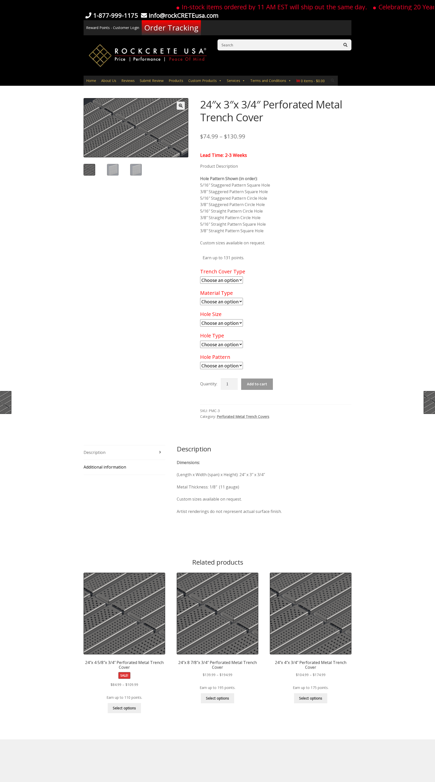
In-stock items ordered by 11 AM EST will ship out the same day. (260, 7)
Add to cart (257, 383)
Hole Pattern (215, 357)
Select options (124, 708)
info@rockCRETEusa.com (184, 15)
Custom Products (202, 80)
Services (233, 80)
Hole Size (211, 314)
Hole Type (212, 335)
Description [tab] (94, 452)
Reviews (128, 80)
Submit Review (152, 80)
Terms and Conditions (268, 80)
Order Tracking (171, 27)
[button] (181, 106)
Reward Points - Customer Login (112, 27)
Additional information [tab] (105, 467)
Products (176, 80)
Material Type (216, 292)
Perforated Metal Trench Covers (243, 416)
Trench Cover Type (222, 271)
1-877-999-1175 (115, 15)
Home (91, 80)
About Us (108, 80)
